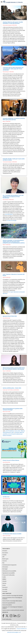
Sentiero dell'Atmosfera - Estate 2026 (12, 388)
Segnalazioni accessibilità (8, 573)
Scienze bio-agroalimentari (8, 602)
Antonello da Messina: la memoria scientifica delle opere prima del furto (14, 119)
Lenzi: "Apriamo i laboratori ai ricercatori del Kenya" (13, 275)
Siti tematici (5, 567)
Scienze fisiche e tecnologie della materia (12, 600)
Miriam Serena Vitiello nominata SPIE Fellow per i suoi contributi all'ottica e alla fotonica (14, 368)
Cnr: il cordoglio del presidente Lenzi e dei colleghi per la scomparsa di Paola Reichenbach (13, 196)
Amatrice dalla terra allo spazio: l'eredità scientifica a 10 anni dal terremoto (13, 22)
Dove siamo (5, 552)
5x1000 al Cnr (6, 496)
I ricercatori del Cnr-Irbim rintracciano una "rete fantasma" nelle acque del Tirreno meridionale (13, 69)
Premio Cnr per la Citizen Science (11, 460)
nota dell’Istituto (9, 214)
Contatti (4, 554)
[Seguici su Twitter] (7, 616)
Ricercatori (5, 587)
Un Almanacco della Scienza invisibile (12, 533)
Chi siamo (4, 550)
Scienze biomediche (7, 604)
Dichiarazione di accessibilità (9, 571)
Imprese (4, 583)
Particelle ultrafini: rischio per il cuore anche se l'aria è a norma (14, 159)
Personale (4, 591)
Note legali (4, 569)
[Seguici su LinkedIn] (15, 616)
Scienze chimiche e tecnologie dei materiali (12, 595)
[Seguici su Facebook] (3, 616)
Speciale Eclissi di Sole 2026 (10, 316)
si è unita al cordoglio (11, 220)
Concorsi (4, 560)
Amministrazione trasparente (9, 565)
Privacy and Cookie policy (8, 575)
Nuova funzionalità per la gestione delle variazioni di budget (12, 409)
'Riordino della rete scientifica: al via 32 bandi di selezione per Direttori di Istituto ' (13, 434)
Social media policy (6, 619)
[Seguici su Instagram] (11, 616)
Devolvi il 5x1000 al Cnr (22, 628)
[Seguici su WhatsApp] (19, 616)
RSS (3, 562)
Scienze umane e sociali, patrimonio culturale (13, 610)
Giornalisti (4, 589)
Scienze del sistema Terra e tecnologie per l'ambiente (12, 598)
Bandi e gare (5, 558)
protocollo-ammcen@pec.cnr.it (14, 632)
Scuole (4, 585)
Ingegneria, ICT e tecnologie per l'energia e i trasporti (12, 607)
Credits (4, 577)
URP (3, 556)
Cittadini (4, 581)
